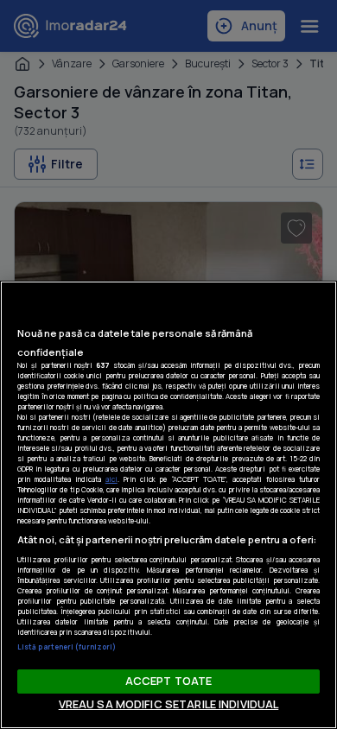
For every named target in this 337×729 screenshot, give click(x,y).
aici (111, 479)
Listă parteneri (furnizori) (66, 646)
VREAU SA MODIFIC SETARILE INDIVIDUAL (169, 704)
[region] (168, 505)
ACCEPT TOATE (169, 680)
